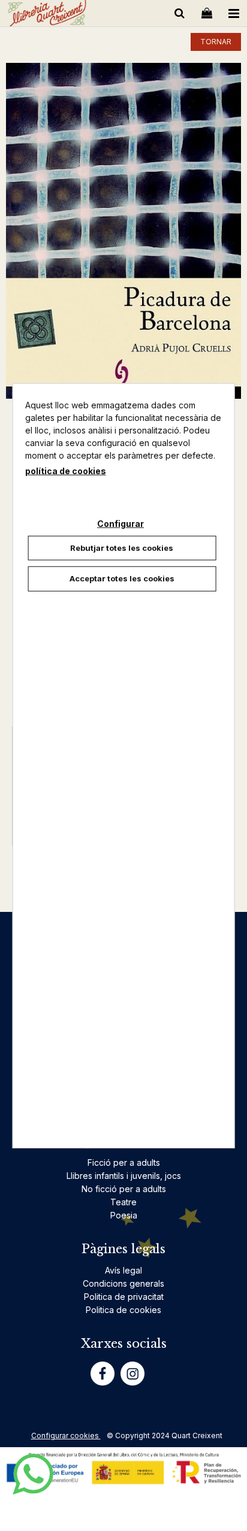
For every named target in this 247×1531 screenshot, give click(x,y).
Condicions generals (123, 1283)
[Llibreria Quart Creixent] (47, 15)
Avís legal (123, 1270)
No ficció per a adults (124, 1189)
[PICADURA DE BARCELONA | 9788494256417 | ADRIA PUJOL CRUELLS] (123, 231)
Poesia (123, 1215)
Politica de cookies (123, 1310)
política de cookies (65, 470)
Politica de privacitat (124, 1297)
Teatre (123, 1202)
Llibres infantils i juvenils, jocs (124, 1176)
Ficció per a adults (124, 1162)
